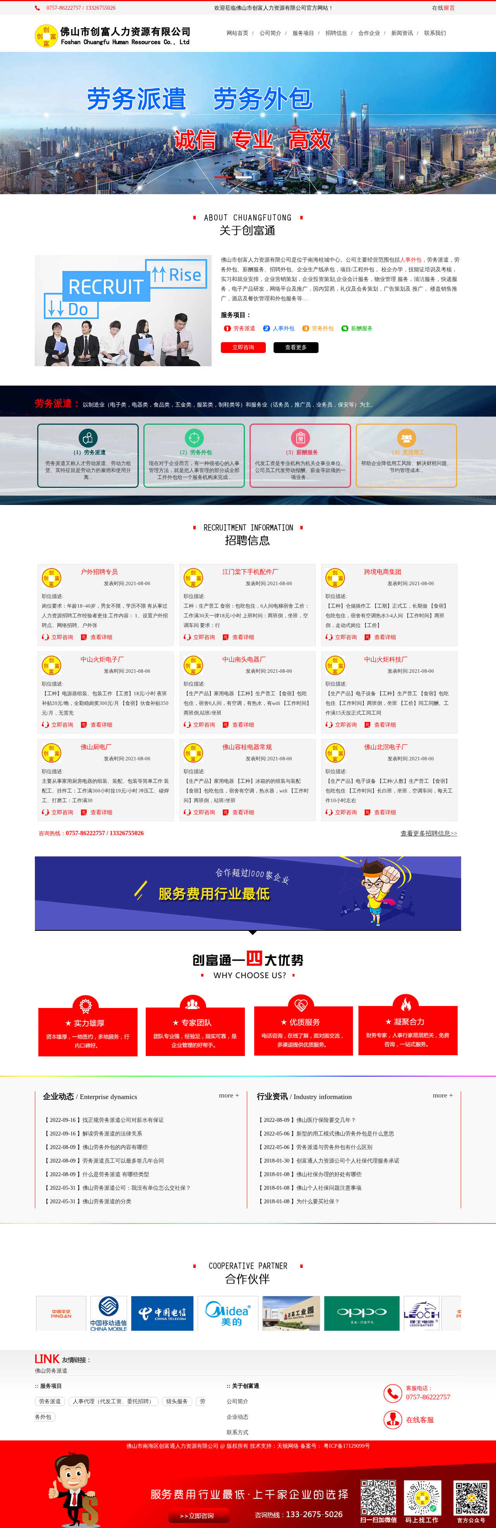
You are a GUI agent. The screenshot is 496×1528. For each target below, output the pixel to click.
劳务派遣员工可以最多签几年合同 (123, 1161)
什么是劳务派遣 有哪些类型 (116, 1174)
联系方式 (237, 1432)
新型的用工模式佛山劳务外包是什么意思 (345, 1134)
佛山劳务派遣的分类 (107, 1201)
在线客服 (420, 1420)
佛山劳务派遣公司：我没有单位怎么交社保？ (137, 1188)
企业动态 (237, 1417)
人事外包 (283, 328)
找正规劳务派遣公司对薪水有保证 (123, 1120)
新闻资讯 (402, 33)
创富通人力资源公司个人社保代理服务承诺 (348, 1161)
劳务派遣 (244, 328)
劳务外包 (323, 328)
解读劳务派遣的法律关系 (112, 1134)
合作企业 (369, 33)
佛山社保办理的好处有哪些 (329, 1174)
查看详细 (101, 637)
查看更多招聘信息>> (429, 833)
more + (229, 1095)
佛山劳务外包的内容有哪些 (115, 1147)
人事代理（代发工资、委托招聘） (113, 1401)
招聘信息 (336, 33)
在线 (443, 8)
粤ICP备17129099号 (347, 1446)
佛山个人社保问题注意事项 (329, 1188)
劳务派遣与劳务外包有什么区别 (334, 1147)
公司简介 (270, 33)
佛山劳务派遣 (51, 1371)
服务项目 (303, 33)
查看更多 (296, 347)
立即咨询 (243, 347)
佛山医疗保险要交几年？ (326, 1120)
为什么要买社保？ (318, 1201)
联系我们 (435, 33)
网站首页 (237, 33)
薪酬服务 (362, 328)
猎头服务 (177, 1401)
